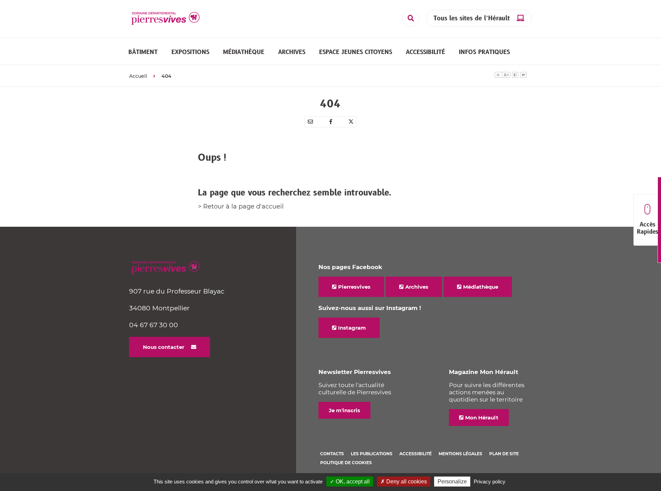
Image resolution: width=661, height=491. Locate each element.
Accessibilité (415, 453)
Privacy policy (489, 481)
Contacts (332, 453)
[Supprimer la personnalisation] (523, 75)
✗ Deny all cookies (403, 481)
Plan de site (504, 453)
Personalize (452, 481)
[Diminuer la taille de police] (498, 75)
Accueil (138, 76)
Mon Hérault (482, 417)
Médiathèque (480, 287)
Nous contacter (163, 347)
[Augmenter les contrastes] (515, 75)
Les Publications (371, 453)
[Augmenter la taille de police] (506, 75)
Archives (416, 287)
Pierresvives (354, 287)
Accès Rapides (647, 228)
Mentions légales (460, 453)
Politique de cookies (346, 462)
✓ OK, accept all (350, 481)
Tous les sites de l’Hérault (471, 18)
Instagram (352, 327)
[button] (143, 52)
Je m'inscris (344, 410)
